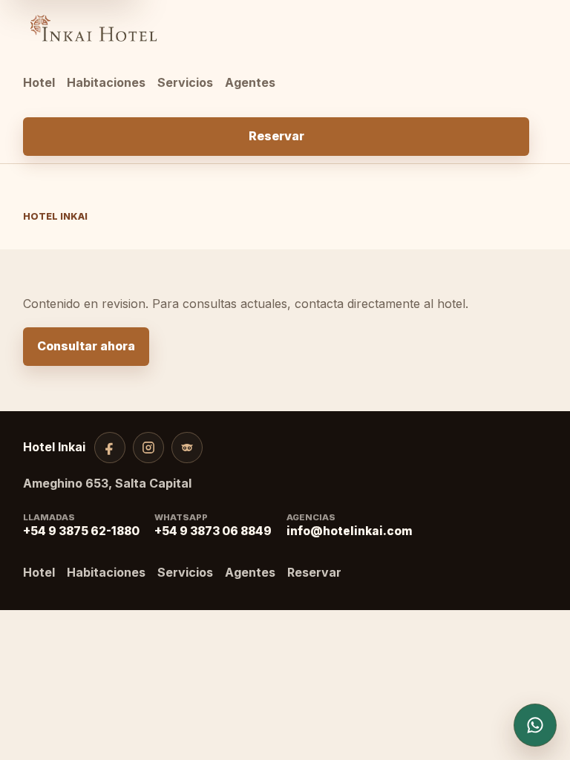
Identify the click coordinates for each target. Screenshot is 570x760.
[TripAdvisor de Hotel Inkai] (187, 447)
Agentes (250, 82)
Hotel (39, 82)
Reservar (276, 135)
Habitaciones (106, 82)
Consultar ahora (86, 345)
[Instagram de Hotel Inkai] (148, 447)
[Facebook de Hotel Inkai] (109, 447)
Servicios (185, 82)
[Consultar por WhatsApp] (535, 725)
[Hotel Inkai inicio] (276, 28)
